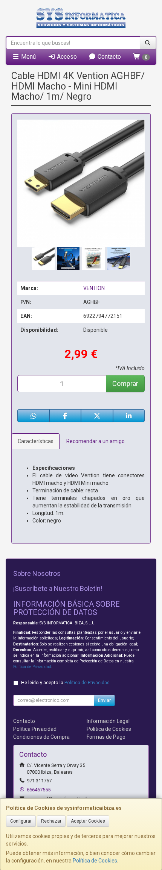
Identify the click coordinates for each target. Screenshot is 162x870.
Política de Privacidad (32, 667)
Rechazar (51, 821)
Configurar (21, 821)
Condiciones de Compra (41, 737)
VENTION (94, 288)
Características (35, 441)
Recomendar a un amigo (95, 441)
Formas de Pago (106, 737)
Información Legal (108, 721)
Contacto (108, 56)
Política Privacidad (35, 729)
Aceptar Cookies (88, 821)
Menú (28, 56)
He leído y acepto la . (66, 682)
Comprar (125, 383)
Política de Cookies (95, 861)
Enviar (104, 700)
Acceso (66, 56)
